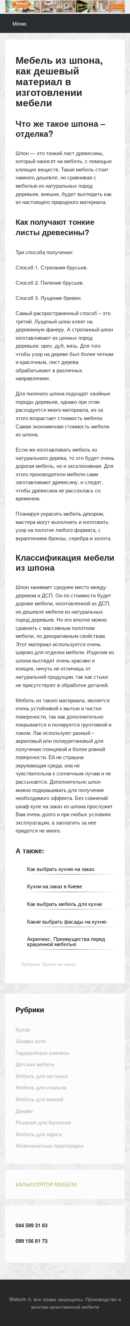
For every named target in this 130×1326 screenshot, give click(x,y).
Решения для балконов (43, 1122)
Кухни (23, 1029)
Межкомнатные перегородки (49, 1145)
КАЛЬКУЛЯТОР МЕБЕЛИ (46, 1184)
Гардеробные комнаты (42, 1052)
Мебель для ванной (39, 1099)
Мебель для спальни (41, 1087)
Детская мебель (35, 1064)
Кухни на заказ (59, 963)
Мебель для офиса (39, 1134)
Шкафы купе (31, 1040)
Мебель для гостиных (42, 1075)
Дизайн (24, 1110)
